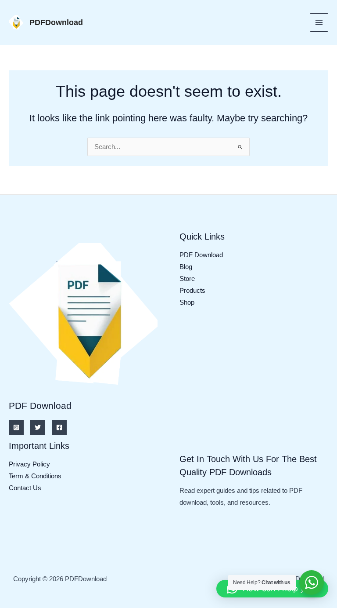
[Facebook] (59, 427)
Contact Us (25, 487)
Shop (186, 302)
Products (192, 290)
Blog (185, 266)
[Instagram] (16, 427)
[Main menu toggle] (319, 22)
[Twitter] (37, 427)
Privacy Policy (29, 464)
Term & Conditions (35, 476)
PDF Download (201, 254)
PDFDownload (56, 22)
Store (187, 278)
